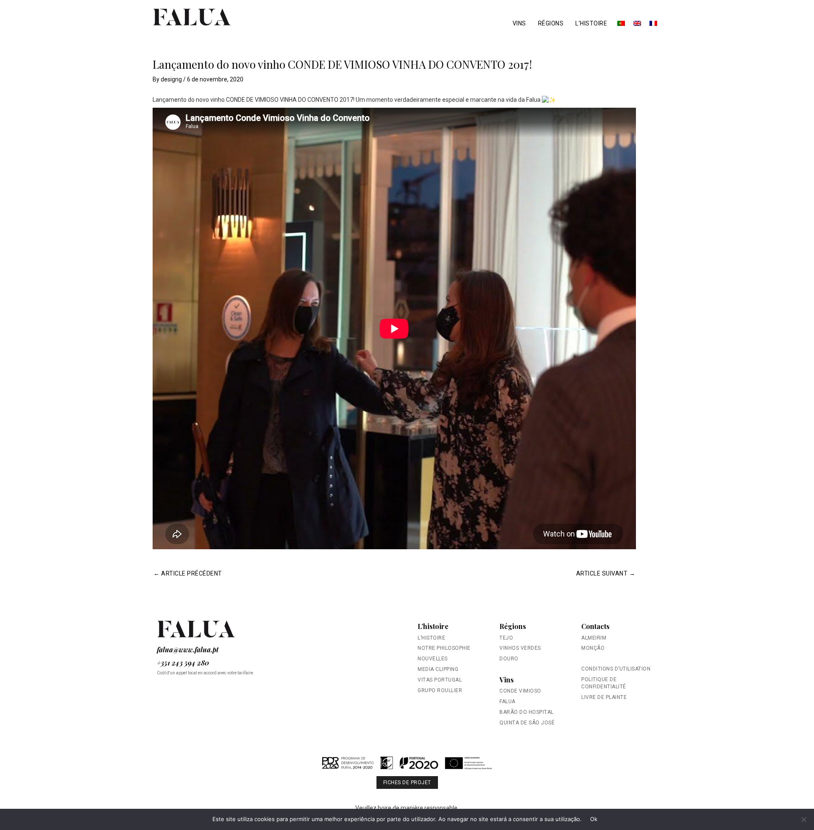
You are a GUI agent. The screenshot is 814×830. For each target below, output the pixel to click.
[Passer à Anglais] (637, 23)
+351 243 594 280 (183, 662)
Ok (594, 819)
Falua (507, 701)
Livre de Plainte (604, 697)
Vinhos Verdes (520, 648)
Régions (551, 23)
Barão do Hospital (526, 712)
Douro (509, 659)
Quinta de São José (527, 723)
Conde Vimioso (520, 691)
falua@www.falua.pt (188, 649)
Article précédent (187, 573)
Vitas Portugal (440, 680)
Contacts (595, 626)
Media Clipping (438, 669)
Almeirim (593, 638)
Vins (519, 23)
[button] (407, 766)
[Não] (803, 819)
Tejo (506, 638)
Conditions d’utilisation (615, 669)
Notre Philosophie (444, 648)
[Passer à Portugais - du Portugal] (621, 23)
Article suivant (606, 573)
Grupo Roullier (440, 690)
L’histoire (591, 23)
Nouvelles (433, 659)
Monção (593, 648)
